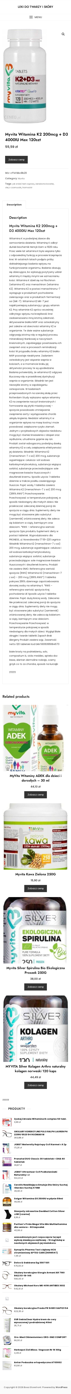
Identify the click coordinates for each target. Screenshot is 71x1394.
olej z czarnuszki (13, 187)
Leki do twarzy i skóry (35, 7)
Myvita (21, 178)
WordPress (61, 1387)
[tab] (14, 205)
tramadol (27, 187)
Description (14, 204)
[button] (35, 17)
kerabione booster (45, 183)
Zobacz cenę (16, 159)
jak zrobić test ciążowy (23, 183)
